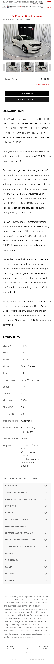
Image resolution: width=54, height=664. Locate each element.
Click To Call (27, 93)
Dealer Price (11, 79)
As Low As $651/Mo (40, 85)
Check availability (27, 99)
